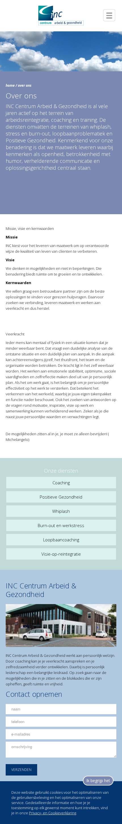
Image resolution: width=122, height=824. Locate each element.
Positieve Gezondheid (61, 497)
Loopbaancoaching (61, 539)
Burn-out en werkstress (61, 525)
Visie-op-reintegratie (61, 554)
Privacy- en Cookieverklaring (52, 812)
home (10, 85)
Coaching (61, 482)
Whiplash (61, 511)
